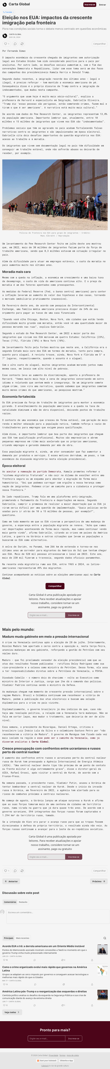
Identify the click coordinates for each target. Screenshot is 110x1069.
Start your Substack (48, 1060)
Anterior (13, 881)
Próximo (96, 881)
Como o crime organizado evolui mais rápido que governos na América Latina (44, 969)
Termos (62, 1055)
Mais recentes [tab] (22, 938)
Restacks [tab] (23, 902)
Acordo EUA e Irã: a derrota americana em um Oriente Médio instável (43, 946)
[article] (55, 953)
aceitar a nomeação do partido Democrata (33, 471)
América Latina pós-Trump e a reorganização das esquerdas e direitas (44, 991)
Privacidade (53, 1055)
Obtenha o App (66, 1060)
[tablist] (15, 902)
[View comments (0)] (15, 44)
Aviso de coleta (73, 1055)
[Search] (105, 938)
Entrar (102, 4)
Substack (45, 1066)
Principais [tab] (8, 938)
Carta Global (15, 34)
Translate (8, 12)
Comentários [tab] (10, 902)
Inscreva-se (90, 4)
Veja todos (10, 1012)
